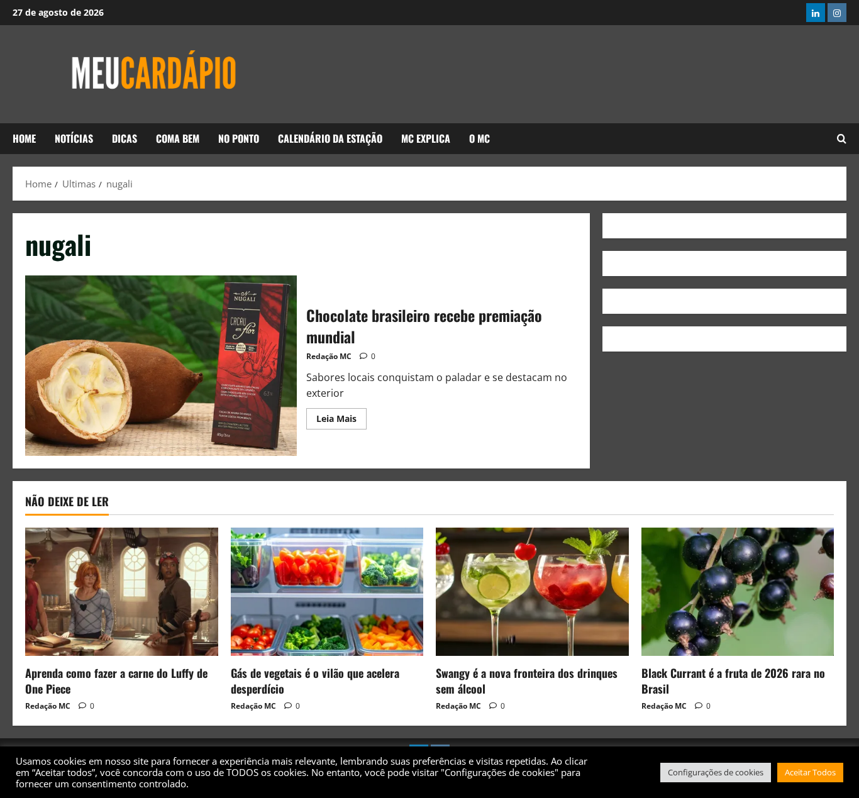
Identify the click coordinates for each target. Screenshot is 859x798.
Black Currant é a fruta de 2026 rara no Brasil (733, 681)
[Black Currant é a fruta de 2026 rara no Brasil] (737, 592)
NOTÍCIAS (74, 138)
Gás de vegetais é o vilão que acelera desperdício (315, 681)
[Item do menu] (815, 12)
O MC (479, 138)
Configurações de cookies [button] (715, 772)
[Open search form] (841, 138)
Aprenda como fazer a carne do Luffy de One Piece (116, 681)
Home (24, 138)
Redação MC (329, 356)
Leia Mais (341, 416)
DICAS (124, 138)
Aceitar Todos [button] (810, 772)
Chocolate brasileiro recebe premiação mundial (161, 366)
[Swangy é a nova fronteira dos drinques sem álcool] (532, 592)
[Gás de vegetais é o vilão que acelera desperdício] (327, 592)
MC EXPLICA (425, 138)
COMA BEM (177, 138)
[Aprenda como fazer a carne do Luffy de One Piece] (121, 592)
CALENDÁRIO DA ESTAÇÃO (330, 138)
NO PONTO (238, 138)
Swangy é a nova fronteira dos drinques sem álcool (527, 681)
